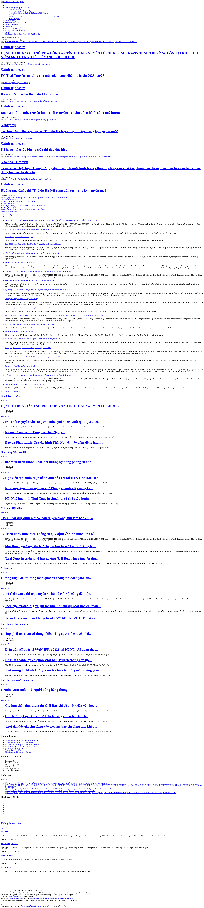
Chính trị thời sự (10, 21)
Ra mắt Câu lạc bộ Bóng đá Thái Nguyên (19, 237)
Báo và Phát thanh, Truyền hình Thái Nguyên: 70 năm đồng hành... (54, 442)
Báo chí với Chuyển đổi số (14, 28)
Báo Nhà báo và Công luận (14, 748)
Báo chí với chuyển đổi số (14, 624)
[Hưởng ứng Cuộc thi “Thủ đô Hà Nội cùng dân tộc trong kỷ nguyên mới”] (26, 179)
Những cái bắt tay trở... (8, 203)
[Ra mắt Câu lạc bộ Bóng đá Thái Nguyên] (15, 83)
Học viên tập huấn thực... (9, 211)
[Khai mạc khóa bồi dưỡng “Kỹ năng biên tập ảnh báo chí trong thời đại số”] (31, 783)
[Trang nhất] (5, 5)
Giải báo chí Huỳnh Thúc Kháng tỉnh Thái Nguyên (22, 34)
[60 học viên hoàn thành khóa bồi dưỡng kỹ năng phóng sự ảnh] (23, 205)
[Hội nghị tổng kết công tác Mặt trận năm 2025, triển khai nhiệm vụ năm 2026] (32, 789)
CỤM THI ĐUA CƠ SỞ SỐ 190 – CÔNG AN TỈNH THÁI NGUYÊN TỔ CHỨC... (60, 406)
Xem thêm (4, 400)
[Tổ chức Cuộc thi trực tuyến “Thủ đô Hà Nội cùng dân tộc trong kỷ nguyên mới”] (29, 120)
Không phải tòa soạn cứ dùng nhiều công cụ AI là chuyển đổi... (46, 634)
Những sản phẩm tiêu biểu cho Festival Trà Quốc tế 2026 (24, 384)
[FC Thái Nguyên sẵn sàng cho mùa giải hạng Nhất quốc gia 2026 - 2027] (26, 64)
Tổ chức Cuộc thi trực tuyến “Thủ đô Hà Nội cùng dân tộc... (48, 594)
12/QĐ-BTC (6, 867)
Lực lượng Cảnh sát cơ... (9, 199)
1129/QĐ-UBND (8, 855)
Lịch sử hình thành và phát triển (20, 11)
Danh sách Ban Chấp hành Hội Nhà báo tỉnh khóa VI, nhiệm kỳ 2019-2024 (34, 17)
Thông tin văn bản (11, 823)
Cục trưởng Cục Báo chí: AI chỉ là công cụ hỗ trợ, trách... (46, 716)
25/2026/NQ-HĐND (9, 844)
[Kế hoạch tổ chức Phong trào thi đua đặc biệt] (17, 138)
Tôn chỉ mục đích (15, 9)
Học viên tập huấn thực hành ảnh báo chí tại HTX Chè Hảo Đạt (51, 478)
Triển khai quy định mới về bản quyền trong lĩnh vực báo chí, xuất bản (28, 308)
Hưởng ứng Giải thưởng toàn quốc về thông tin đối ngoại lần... (46, 578)
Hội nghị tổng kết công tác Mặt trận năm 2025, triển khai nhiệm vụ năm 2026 (85, 789)
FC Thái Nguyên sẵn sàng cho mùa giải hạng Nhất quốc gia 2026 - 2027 (29, 229)
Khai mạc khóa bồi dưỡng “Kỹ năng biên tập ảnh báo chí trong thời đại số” (83, 783)
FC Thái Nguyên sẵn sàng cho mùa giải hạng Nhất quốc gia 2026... (53, 422)
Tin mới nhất (9, 216)
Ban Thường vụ (14, 15)
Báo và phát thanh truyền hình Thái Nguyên (20, 746)
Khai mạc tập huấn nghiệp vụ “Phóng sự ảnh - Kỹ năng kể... (49, 488)
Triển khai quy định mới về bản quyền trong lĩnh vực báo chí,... (47, 518)
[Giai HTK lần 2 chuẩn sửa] (10, 391)
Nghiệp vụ (8, 26)
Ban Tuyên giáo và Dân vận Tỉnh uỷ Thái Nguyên (22, 744)
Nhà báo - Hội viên (11, 24)
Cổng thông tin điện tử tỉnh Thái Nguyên (19, 742)
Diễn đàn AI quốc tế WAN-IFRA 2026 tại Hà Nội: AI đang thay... (52, 649)
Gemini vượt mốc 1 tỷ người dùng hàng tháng (34, 690)
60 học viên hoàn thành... (9, 207)
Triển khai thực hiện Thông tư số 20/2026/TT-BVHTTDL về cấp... (52, 618)
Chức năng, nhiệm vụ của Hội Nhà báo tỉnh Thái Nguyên (28, 13)
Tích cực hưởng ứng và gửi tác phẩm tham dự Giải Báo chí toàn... (53, 606)
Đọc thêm (4, 828)
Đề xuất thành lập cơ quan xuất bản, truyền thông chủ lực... (48, 660)
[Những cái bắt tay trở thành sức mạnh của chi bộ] (18, 201)
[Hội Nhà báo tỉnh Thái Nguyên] (12, 2)
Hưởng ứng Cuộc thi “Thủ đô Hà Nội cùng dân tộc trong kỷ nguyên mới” (30, 280)
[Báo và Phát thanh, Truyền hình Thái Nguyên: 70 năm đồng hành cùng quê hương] (29, 101)
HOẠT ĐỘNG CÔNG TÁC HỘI (16, 22)
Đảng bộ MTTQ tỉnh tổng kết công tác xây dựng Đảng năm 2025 (73, 791)
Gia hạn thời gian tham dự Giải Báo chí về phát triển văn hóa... (51, 705)
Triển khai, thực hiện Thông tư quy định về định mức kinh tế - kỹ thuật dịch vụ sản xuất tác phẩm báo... (40, 271)
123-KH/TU (6, 832)
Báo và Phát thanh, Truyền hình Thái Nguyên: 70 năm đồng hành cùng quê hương (33, 244)
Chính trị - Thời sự (11, 396)
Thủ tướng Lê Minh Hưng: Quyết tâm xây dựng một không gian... (53, 670)
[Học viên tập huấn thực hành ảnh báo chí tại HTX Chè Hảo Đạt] (23, 209)
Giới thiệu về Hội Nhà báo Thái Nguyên (18, 7)
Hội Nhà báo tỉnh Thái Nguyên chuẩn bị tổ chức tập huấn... (48, 498)
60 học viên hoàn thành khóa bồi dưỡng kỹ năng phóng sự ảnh (46, 462)
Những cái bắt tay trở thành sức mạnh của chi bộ (21, 299)
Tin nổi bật (8, 215)
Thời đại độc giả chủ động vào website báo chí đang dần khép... (51, 726)
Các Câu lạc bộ (14, 19)
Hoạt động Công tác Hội (14, 452)
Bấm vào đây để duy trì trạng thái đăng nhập (35, 906)
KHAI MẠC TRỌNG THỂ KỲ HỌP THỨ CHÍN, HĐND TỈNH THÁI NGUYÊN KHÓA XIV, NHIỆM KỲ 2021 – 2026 (134, 793)
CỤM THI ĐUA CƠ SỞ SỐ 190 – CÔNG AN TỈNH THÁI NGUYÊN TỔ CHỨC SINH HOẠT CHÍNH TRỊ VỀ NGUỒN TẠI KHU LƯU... (54, 220)
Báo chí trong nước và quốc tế (15, 30)
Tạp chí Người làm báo (13, 750)
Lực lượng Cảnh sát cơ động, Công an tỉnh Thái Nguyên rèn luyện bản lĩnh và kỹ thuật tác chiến (37, 290)
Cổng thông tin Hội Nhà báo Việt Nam (18, 752)
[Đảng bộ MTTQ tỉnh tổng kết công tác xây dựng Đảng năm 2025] (28, 791)
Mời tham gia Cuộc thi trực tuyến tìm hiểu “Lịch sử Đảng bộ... (50, 546)
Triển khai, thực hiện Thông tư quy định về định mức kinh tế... (50, 534)
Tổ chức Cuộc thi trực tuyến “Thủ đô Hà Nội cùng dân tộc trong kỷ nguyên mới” (32, 253)
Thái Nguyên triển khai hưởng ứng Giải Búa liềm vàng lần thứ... (52, 558)
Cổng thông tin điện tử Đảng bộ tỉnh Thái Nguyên (22, 740)
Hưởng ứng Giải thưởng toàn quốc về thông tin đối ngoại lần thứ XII (28, 348)
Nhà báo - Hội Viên (11, 508)
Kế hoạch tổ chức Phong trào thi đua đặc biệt (20, 262)
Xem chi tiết (5, 416)
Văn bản (8, 32)
